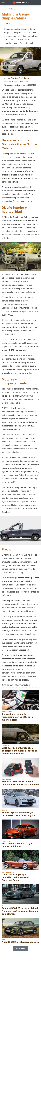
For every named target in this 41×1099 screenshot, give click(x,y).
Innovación (6, 779)
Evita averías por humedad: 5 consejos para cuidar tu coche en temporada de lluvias (19, 751)
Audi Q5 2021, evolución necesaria (20, 942)
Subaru (4, 810)
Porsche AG (6, 841)
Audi (3, 939)
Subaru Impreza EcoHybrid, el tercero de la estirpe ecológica (18, 814)
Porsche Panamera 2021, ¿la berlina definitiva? (17, 845)
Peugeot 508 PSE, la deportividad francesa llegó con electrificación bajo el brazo (20, 911)
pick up (20, 572)
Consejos (6, 745)
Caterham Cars (8, 872)
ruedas (14, 468)
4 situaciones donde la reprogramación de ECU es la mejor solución (17, 717)
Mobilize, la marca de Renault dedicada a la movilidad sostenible (20, 783)
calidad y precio (23, 369)
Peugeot (5, 906)
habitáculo (7, 220)
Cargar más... (20, 948)
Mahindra (12, 9)
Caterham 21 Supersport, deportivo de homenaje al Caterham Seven (15, 877)
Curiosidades (7, 712)
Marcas (4, 9)
